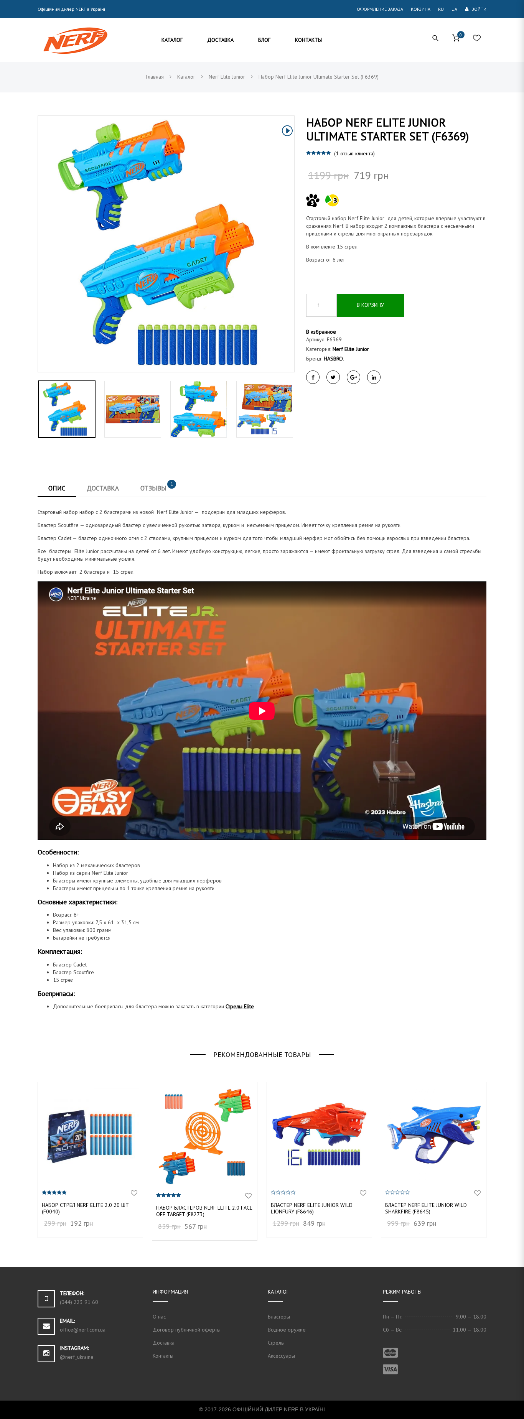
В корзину (370, 304)
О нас (159, 1316)
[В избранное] (134, 1193)
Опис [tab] (56, 488)
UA (454, 9)
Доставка (164, 1342)
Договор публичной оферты (187, 1329)
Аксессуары (281, 1355)
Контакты (163, 1355)
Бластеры (279, 1316)
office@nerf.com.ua (82, 1329)
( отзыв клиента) (354, 153)
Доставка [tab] (103, 488)
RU (441, 9)
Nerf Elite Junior (351, 349)
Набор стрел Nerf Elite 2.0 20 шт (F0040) (85, 1208)
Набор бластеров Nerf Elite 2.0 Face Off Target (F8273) (204, 1211)
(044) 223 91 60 (79, 1302)
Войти (478, 9)
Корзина (420, 9)
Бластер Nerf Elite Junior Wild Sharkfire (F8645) (426, 1208)
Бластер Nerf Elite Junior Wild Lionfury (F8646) (312, 1208)
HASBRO (333, 358)
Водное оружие (287, 1329)
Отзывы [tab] (156, 486)
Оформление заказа (380, 9)
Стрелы (276, 1342)
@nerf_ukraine (77, 1356)
